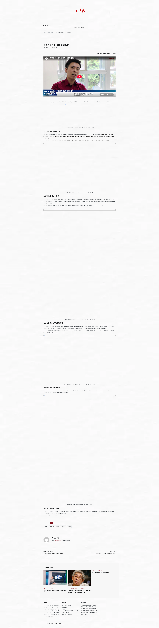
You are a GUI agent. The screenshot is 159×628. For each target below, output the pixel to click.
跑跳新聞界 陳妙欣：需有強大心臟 (100, 572)
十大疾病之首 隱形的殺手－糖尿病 (53, 552)
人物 (104, 24)
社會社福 (78, 24)
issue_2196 (52, 526)
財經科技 (92, 24)
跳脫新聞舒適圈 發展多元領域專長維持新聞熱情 (54, 591)
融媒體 (75, 27)
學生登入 (59, 623)
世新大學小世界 (54, 623)
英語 (79, 27)
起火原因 (69, 526)
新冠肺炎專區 (65, 24)
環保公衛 (83, 24)
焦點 (55, 24)
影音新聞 (58, 24)
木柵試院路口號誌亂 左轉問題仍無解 (105, 552)
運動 (101, 24)
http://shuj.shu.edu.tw (58, 540)
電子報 (82, 27)
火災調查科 (63, 526)
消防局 (57, 526)
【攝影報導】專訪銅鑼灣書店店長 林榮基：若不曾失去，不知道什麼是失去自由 (79, 591)
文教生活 (88, 24)
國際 (75, 24)
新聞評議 (97, 24)
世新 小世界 (45, 47)
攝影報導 (71, 24)
